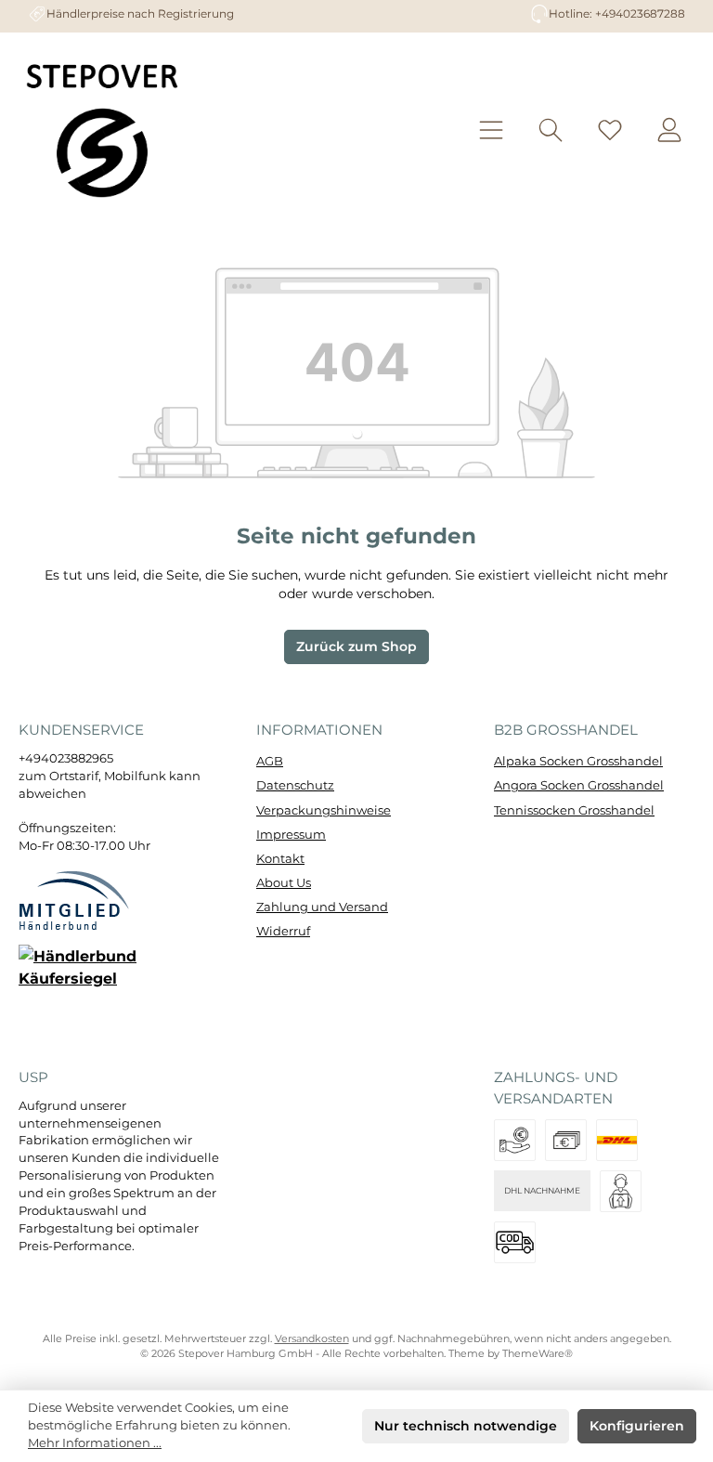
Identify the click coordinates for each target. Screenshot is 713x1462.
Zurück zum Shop (356, 646)
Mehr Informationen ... (95, 1443)
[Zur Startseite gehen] (102, 130)
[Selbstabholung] (621, 1191)
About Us (283, 883)
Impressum (291, 835)
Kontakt (280, 859)
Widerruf (283, 931)
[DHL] (617, 1140)
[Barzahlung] (566, 1140)
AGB (269, 761)
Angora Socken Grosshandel (579, 785)
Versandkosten (312, 1339)
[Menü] (491, 130)
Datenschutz (295, 785)
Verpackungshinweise (323, 810)
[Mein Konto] (669, 130)
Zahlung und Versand (322, 907)
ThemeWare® (537, 1354)
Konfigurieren (637, 1425)
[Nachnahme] (515, 1242)
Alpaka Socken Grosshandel (578, 761)
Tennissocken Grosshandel (574, 810)
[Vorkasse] (515, 1140)
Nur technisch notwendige (465, 1425)
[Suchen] (550, 130)
